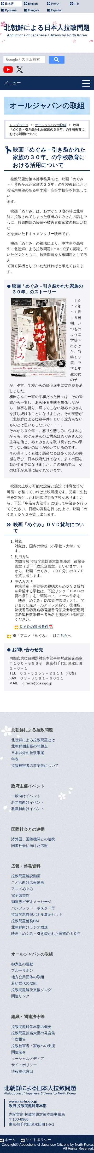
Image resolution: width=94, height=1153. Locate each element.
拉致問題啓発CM (25, 921)
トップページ (18, 125)
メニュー (12, 83)
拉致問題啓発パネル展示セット (36, 914)
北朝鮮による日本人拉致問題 (47, 30)
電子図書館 (20, 895)
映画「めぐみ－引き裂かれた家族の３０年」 (47, 934)
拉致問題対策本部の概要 (31, 1027)
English (33, 3)
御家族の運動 (22, 964)
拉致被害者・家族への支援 (33, 1046)
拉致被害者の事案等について (35, 766)
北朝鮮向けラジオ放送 (29, 927)
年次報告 (18, 1039)
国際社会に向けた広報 (29, 846)
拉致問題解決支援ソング (31, 990)
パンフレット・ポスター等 (33, 908)
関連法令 (18, 1052)
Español (56, 10)
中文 (76, 3)
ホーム (10, 1140)
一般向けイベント (25, 796)
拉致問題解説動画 (25, 876)
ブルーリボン (22, 970)
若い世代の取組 (24, 983)
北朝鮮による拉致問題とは (33, 740)
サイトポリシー (24, 1065)
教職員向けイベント (27, 809)
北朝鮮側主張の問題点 (29, 746)
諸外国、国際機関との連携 (33, 839)
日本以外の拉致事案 (27, 753)
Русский (11, 10)
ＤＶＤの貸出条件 (34, 627)
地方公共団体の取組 (27, 977)
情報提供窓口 (22, 1071)
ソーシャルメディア (27, 1059)
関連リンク (20, 996)
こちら (62, 635)
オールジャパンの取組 (50, 125)
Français (33, 10)
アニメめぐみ (22, 889)
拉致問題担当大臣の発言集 (33, 1033)
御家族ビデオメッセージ (31, 902)
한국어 (55, 3)
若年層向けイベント (27, 803)
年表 (15, 759)
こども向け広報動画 (27, 883)
